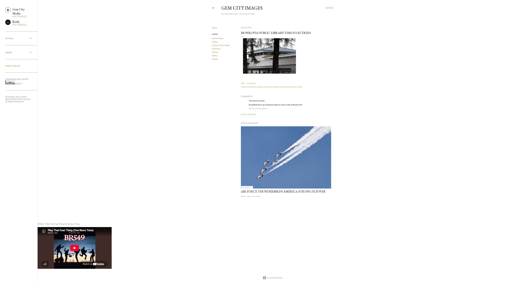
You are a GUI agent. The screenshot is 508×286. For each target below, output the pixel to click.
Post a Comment (248, 114)
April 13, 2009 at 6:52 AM (258, 109)
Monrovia (216, 49)
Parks (214, 55)
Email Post (251, 83)
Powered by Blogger (275, 278)
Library (215, 42)
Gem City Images (242, 8)
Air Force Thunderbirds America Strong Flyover (283, 191)
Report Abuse (12, 66)
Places (215, 59)
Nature (215, 52)
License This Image (221, 45)
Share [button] (214, 28)
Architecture (217, 38)
